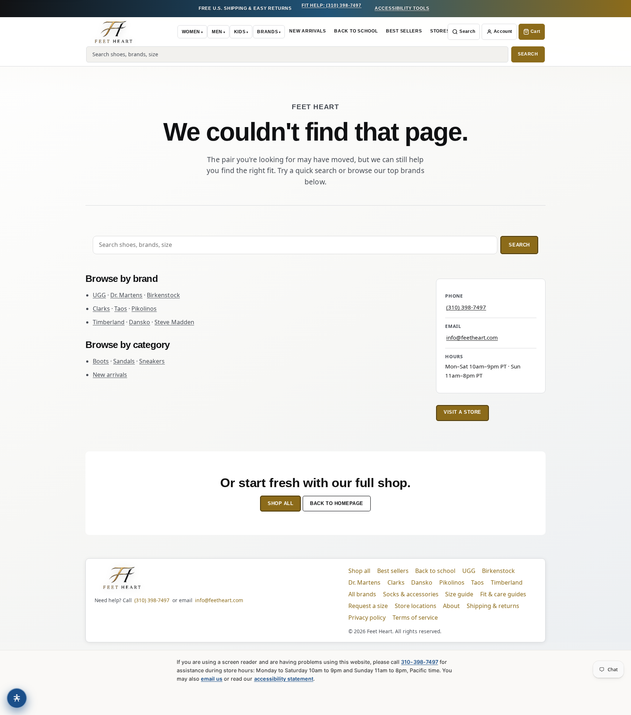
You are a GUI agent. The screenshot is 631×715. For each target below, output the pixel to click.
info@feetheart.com (472, 337)
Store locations (415, 606)
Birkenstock (163, 295)
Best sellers (393, 571)
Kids (240, 32)
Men (217, 32)
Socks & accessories (411, 594)
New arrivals (110, 375)
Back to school (435, 571)
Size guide (459, 594)
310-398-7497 (419, 662)
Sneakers (152, 361)
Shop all (280, 503)
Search (467, 31)
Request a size (368, 606)
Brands (267, 32)
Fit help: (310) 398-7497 (332, 5)
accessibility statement (283, 679)
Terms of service (415, 617)
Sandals (124, 361)
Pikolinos (144, 309)
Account (503, 31)
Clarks (101, 309)
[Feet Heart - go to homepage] (113, 31)
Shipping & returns (493, 606)
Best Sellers (404, 31)
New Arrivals (307, 31)
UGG (99, 295)
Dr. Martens (126, 295)
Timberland (109, 322)
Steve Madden (174, 322)
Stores (440, 31)
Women (191, 32)
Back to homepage (336, 503)
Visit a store (462, 412)
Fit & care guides (503, 594)
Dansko (139, 322)
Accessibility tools (402, 8)
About (451, 606)
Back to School (356, 31)
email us (211, 679)
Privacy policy (367, 617)
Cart (535, 31)
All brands (362, 594)
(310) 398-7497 (466, 307)
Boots (101, 361)
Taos (120, 309)
